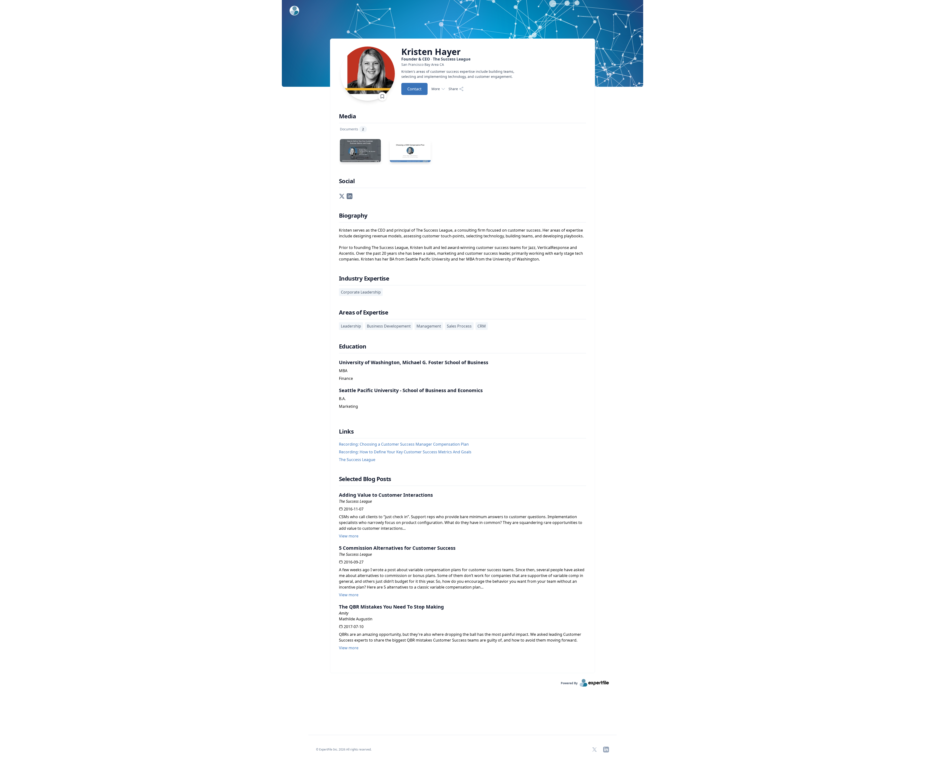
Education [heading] (352, 346)
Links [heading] (346, 431)
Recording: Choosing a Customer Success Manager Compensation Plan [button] (404, 444)
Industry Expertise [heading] (364, 278)
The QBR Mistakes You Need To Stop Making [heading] (391, 606)
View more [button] (348, 536)
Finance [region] (346, 378)
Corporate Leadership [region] (361, 292)
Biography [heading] (353, 215)
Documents (352, 129)
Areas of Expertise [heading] (363, 312)
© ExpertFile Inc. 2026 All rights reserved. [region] (343, 749)
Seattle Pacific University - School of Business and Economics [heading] (411, 390)
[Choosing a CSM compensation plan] (410, 150)
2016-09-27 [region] (353, 562)
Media (347, 116)
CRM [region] (481, 326)
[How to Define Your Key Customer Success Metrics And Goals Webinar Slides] (360, 150)
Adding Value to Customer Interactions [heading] (386, 495)
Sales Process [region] (459, 326)
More (435, 89)
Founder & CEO (435, 59)
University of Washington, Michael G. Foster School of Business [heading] (413, 362)
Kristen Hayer (431, 51)
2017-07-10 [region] (353, 626)
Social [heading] (347, 181)
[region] (461, 64)
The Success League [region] (355, 501)
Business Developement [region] (389, 326)
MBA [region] (343, 370)
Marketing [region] (348, 406)
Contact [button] (414, 89)
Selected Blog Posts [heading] (365, 479)
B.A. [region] (342, 398)
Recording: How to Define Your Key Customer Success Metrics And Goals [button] (405, 452)
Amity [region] (343, 613)
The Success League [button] (357, 459)
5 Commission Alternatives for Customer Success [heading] (397, 548)
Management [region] (428, 326)
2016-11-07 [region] (353, 509)
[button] (342, 195)
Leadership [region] (351, 326)
